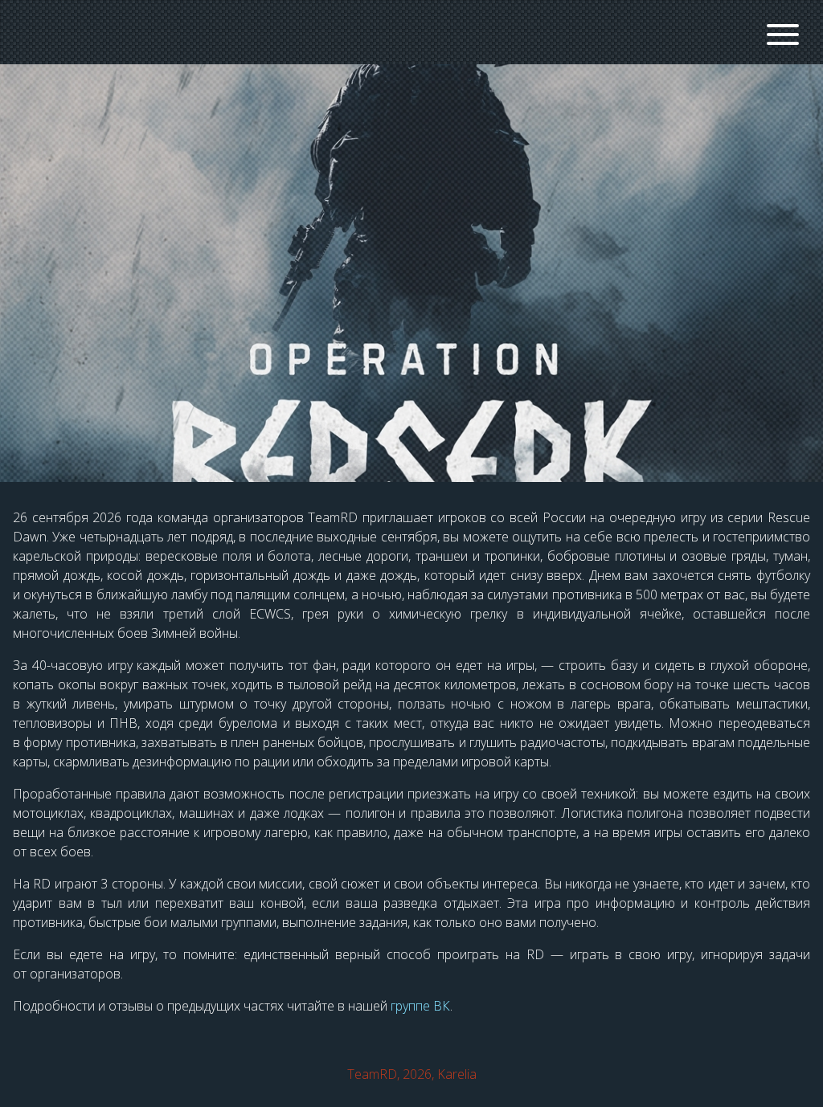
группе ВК (420, 1006)
